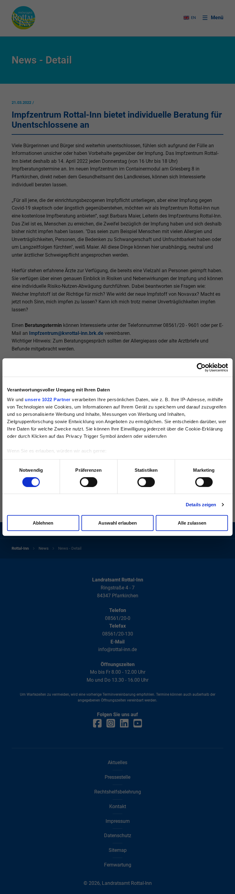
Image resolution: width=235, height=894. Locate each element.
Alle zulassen (192, 523)
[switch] (88, 482)
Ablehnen (43, 523)
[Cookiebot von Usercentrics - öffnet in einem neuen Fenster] (201, 367)
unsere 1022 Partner (48, 399)
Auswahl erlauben (117, 523)
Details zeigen (201, 504)
